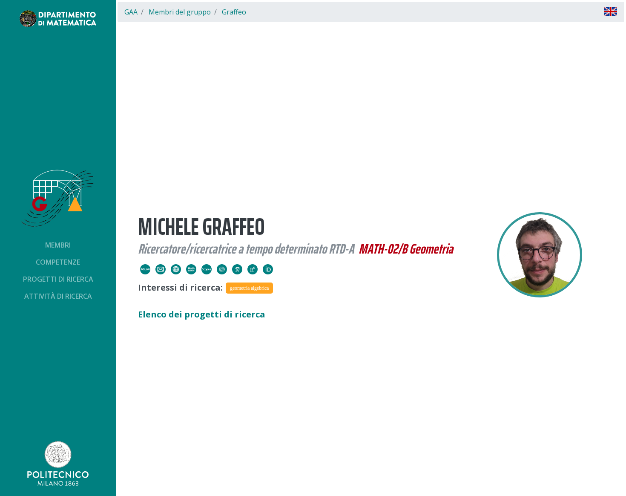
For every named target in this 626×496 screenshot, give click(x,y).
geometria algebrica (249, 288)
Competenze (58, 262)
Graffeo (234, 12)
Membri (58, 245)
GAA (131, 12)
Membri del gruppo (180, 12)
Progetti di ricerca (58, 279)
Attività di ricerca (58, 296)
